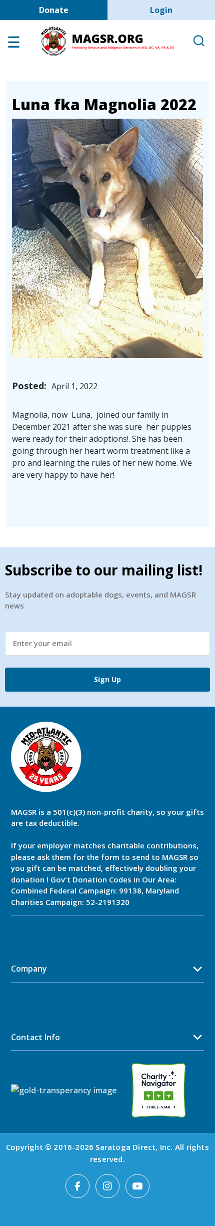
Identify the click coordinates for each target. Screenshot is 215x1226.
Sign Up (107, 679)
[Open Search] (198, 41)
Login (161, 10)
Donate (53, 10)
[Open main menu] (13, 44)
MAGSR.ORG (107, 41)
